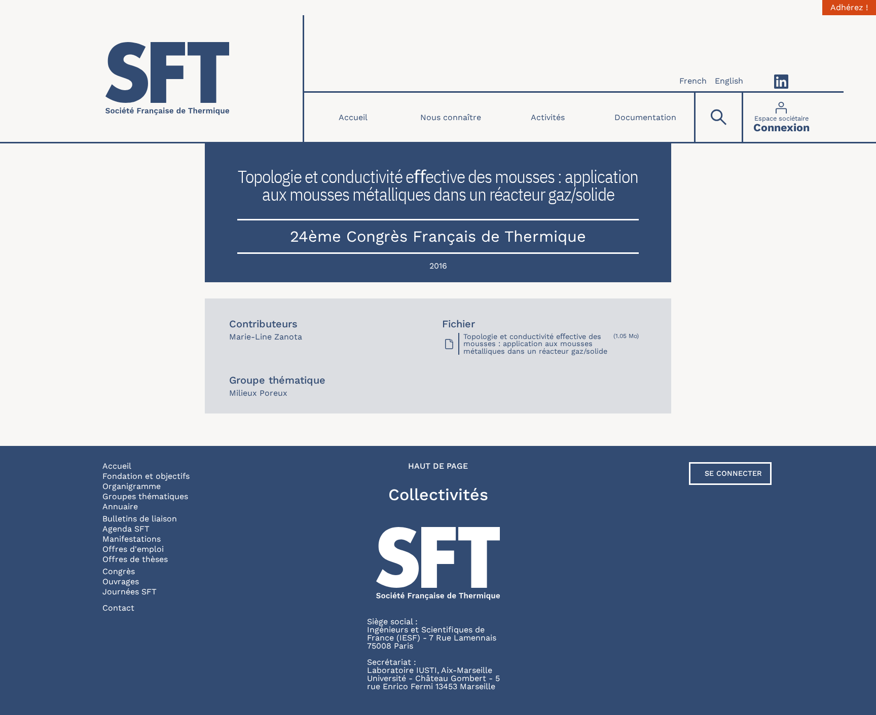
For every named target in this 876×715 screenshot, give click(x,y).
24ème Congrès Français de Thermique (438, 236)
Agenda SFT (126, 529)
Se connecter (733, 473)
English (729, 81)
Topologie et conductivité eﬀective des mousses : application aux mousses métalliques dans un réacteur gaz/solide (535, 343)
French (693, 81)
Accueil (353, 117)
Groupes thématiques (145, 496)
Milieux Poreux (258, 393)
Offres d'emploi (133, 549)
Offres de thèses (135, 559)
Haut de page (438, 466)
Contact (118, 608)
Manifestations (131, 539)
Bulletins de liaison (139, 518)
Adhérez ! (849, 8)
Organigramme (131, 486)
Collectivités (438, 494)
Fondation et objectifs (146, 476)
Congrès (118, 571)
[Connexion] (781, 117)
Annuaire (120, 506)
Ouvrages (120, 581)
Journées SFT (129, 591)
